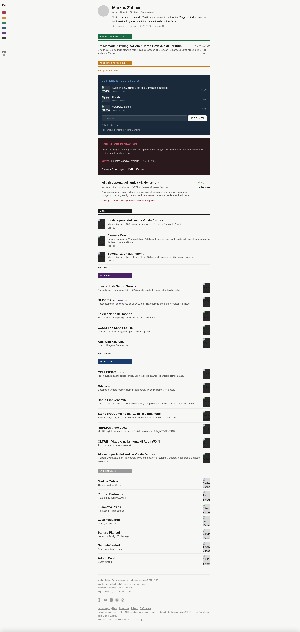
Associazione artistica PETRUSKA (142, 580)
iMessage (109, 591)
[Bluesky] (105, 600)
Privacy (134, 608)
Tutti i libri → (104, 267)
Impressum (124, 608)
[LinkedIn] (111, 600)
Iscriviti (197, 118)
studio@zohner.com (122, 26)
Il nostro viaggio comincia (129, 161)
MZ (4, 5)
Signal (100, 591)
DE (4, 55)
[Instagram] (99, 600)
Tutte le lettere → (110, 125)
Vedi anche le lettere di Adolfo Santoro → (122, 129)
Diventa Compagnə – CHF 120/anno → (125, 169)
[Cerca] (4, 43)
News (114, 608)
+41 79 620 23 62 (142, 26)
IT (4, 52)
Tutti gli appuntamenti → (110, 70)
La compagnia (104, 608)
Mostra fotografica (146, 200)
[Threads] (122, 600)
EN (4, 58)
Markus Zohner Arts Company (111, 580)
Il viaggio (106, 200)
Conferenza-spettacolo (124, 200)
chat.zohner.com (123, 591)
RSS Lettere (145, 608)
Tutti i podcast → (106, 353)
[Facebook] (117, 600)
